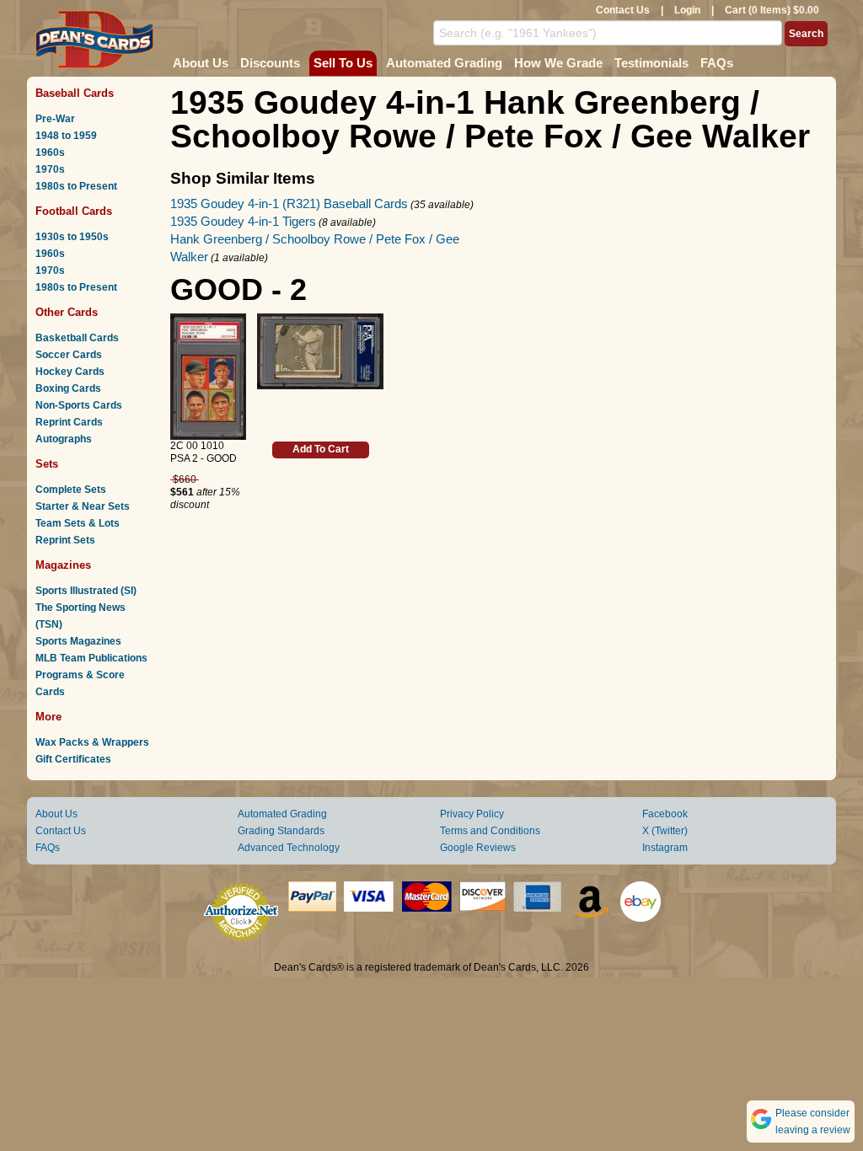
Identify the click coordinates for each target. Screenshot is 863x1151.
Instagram (665, 848)
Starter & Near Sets (82, 506)
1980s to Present (76, 186)
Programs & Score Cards (80, 683)
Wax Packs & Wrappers (92, 742)
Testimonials (651, 63)
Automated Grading (444, 63)
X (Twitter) (665, 831)
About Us (200, 63)
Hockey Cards (70, 371)
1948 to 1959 (66, 136)
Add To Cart (320, 449)
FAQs (716, 63)
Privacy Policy (472, 814)
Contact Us (623, 10)
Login (687, 10)
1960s (50, 152)
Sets (46, 464)
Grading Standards (281, 831)
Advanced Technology (289, 848)
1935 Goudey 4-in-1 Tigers (243, 221)
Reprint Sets (65, 540)
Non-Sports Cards (78, 405)
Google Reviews (478, 848)
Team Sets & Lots (77, 523)
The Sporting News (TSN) (80, 616)
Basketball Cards (77, 338)
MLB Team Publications (91, 658)
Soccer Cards (68, 355)
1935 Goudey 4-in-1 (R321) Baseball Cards (289, 203)
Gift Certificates (73, 759)
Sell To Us (343, 63)
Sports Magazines (78, 641)
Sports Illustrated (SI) (86, 591)
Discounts (270, 63)
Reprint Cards (69, 422)
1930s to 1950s (72, 237)
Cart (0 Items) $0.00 (772, 10)
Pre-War (55, 119)
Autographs (63, 439)
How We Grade (558, 63)
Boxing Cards (68, 388)
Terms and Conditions (490, 831)
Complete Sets (70, 489)
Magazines (63, 565)
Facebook (665, 814)
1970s (50, 169)
